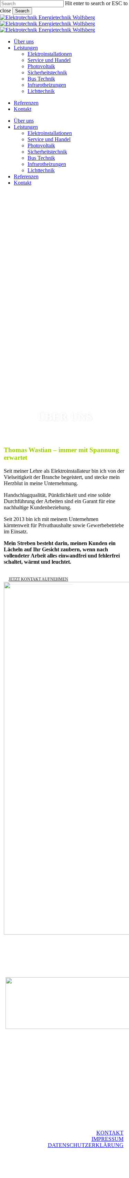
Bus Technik (41, 158)
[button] (38, 579)
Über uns (24, 121)
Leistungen (26, 127)
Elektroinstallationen (50, 133)
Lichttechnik (41, 170)
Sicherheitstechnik (47, 152)
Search (22, 10)
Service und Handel (49, 139)
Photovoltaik (41, 145)
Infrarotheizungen (47, 164)
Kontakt (22, 183)
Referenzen (26, 176)
